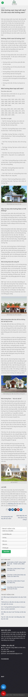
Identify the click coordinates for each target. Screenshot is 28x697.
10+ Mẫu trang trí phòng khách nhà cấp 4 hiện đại (13, 598)
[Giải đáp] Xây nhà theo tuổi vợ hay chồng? (22, 517)
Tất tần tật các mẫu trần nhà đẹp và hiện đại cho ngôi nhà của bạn (13, 603)
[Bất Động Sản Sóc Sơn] (14, 2)
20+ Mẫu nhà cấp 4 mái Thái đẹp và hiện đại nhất (13, 613)
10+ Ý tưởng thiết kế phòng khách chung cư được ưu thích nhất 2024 (13, 608)
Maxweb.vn (21, 695)
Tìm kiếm (6, 551)
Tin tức (3, 8)
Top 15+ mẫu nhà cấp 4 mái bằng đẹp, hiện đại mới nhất (13, 618)
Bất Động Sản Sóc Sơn (14, 503)
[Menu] (2, 2)
